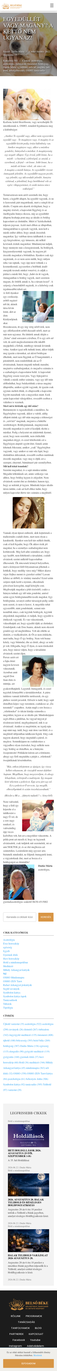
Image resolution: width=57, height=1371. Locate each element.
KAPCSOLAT (36, 1334)
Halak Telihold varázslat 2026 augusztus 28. (28, 1256)
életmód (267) (31, 1029)
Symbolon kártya (11, 992)
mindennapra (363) (35, 1067)
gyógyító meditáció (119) (37, 1051)
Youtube (35, 1340)
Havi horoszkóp (11, 958)
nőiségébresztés (17, 70)
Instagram (15, 1346)
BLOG (38, 1328)
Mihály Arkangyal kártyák (16, 969)
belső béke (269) (41, 1040)
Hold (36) (24, 1062)
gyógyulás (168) (11, 1056)
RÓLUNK (16, 1316)
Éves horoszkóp (11, 943)
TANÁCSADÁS (26, 1322)
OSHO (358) (19, 1073)
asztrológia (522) (33, 1024)
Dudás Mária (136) (29, 1045)
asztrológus (8, 63)
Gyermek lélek (10, 954)
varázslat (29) (14, 1089)
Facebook (19, 1340)
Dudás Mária (17, 51)
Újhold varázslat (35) (13, 1024)
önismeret (32, 63)
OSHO (29, 70)
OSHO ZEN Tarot (12, 981)
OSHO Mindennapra (13, 977)
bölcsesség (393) (24, 1040)
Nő (15, 60)
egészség (7, 947)
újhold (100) (9, 1040)
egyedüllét (22, 67)
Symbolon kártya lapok (14, 996)
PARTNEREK (16, 1334)
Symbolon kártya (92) (14, 1084)
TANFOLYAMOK (20, 1328)
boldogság (43, 63)
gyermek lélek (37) (29, 1056)
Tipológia (8, 1007)
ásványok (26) (16, 1029)
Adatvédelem (35, 1346)
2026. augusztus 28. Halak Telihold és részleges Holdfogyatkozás (26, 1202)
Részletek (38, 1355)
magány (41, 67)
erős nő (32, 67)
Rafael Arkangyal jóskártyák (17, 985)
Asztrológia (9, 939)
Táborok (7, 1003)
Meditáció (8, 966)
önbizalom (21, 63)
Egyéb (6, 951)
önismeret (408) (45, 1034)
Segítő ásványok (11, 988)
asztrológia (37, 60)
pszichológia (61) (16, 1078)
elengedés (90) (16, 1051)
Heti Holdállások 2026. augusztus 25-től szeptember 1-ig (24, 1153)
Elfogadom (28, 1363)
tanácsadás (39, 70)
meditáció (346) (37, 1062)
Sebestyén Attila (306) (37, 1078)
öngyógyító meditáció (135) (23, 1034)
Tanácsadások (10, 1000)
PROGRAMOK (34, 1316)
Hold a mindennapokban (15, 962)
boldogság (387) (11, 1045)
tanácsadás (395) (34, 1084)
